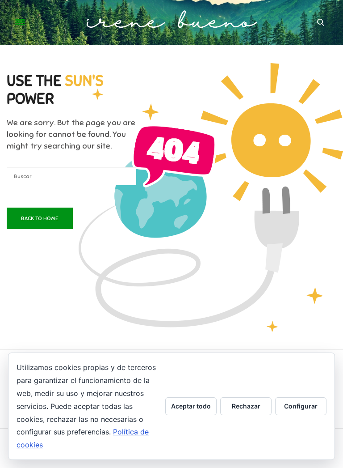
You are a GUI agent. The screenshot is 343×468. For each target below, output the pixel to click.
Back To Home (40, 218)
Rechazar (246, 406)
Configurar (301, 406)
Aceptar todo (191, 406)
